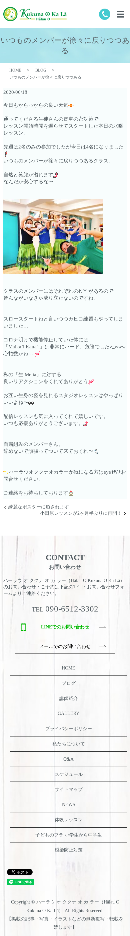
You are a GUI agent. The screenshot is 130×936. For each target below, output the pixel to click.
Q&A (68, 759)
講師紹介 (68, 698)
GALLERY (68, 713)
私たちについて (68, 743)
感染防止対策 (69, 850)
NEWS (68, 804)
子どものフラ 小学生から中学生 (68, 835)
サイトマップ (69, 789)
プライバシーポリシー (68, 728)
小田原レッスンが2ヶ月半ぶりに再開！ (81, 513)
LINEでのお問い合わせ (65, 626)
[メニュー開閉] (120, 14)
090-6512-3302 (71, 608)
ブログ (69, 683)
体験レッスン (69, 819)
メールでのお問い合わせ (65, 646)
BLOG (40, 70)
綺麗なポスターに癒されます (38, 506)
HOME (15, 70)
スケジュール (69, 774)
